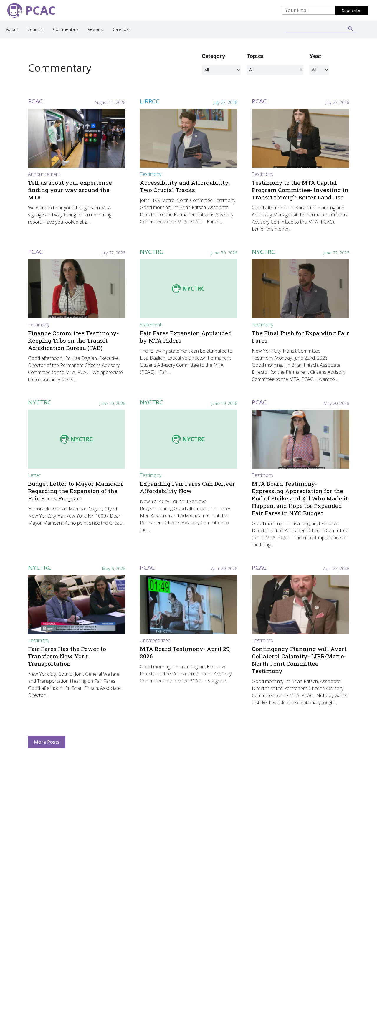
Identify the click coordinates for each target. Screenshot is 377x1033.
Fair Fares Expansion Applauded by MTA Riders (186, 336)
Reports (95, 29)
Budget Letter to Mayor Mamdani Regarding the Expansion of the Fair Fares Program (75, 491)
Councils (35, 29)
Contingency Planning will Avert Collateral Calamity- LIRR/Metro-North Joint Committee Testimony (299, 660)
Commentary (65, 29)
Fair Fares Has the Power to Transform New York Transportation (67, 656)
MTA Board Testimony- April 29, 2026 (185, 652)
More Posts (46, 742)
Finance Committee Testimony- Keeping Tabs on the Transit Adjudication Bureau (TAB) (73, 340)
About (12, 29)
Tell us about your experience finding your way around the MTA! (70, 190)
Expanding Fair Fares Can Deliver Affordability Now (187, 487)
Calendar (121, 29)
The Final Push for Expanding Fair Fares (300, 336)
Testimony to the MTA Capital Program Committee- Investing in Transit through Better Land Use (300, 190)
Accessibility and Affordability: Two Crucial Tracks (185, 186)
